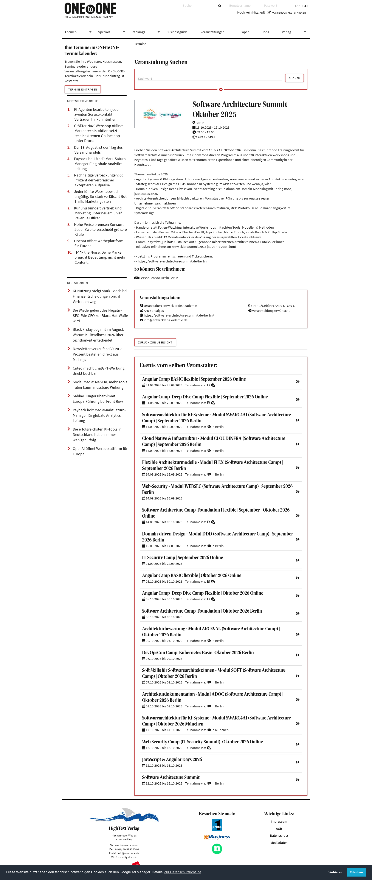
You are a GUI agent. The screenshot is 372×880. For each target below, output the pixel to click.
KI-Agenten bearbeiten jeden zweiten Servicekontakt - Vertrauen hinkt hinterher (97, 114)
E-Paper (243, 32)
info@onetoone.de (128, 853)
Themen (79, 31)
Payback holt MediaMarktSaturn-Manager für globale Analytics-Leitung (100, 163)
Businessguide (177, 32)
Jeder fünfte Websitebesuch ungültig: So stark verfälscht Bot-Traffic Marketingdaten (101, 196)
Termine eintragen (82, 89)
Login (299, 6)
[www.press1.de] (217, 829)
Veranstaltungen (213, 32)
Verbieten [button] (335, 872)
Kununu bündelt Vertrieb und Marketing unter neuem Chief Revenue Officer (98, 213)
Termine (140, 44)
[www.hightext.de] (124, 821)
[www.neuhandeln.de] (217, 853)
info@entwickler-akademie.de (166, 320)
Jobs (265, 32)
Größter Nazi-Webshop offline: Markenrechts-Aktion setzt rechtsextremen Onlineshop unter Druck (98, 133)
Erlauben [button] (356, 872)
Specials (112, 31)
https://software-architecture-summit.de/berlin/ (178, 315)
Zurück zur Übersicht (155, 342)
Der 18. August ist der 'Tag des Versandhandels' (98, 150)
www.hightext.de (127, 857)
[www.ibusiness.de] (217, 838)
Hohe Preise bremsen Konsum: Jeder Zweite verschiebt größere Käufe (100, 229)
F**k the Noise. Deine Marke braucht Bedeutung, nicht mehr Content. (100, 257)
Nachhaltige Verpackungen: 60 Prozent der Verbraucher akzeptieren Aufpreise (98, 180)
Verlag (294, 31)
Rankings (146, 31)
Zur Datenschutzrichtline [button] (182, 872)
